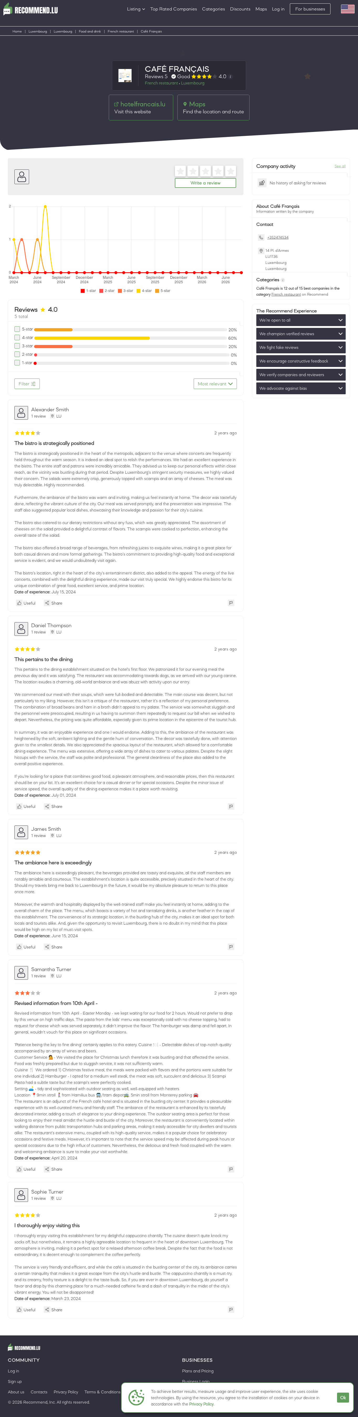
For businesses (310, 9)
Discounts (240, 9)
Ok (343, 1397)
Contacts (39, 1392)
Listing (133, 9)
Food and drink (90, 31)
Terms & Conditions (102, 1392)
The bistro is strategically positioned (54, 443)
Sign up (15, 1381)
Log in (278, 9)
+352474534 (278, 237)
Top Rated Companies (173, 9)
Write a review (205, 182)
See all (340, 166)
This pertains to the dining (43, 659)
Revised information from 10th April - (56, 1003)
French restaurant (121, 31)
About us (16, 1392)
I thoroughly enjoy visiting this (47, 1225)
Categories (213, 9)
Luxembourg (38, 31)
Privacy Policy (201, 1404)
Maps (261, 9)
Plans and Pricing (198, 1371)
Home (17, 31)
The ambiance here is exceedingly (53, 862)
